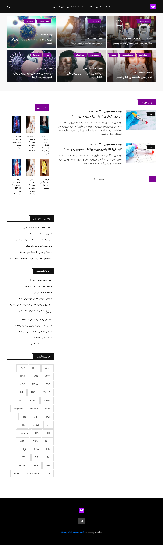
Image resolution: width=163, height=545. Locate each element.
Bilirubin (24, 433)
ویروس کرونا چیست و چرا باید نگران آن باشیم (32, 41)
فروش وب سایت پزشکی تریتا (87, 43)
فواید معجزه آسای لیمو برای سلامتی (44, 183)
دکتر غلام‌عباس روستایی (134, 38)
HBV (47, 457)
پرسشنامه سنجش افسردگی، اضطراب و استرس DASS (31, 143)
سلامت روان (95, 55)
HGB (35, 376)
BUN (47, 441)
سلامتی (90, 6)
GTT (36, 416)
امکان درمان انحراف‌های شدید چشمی (132, 43)
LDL (48, 433)
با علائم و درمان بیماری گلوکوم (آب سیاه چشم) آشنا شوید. (44, 145)
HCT (22, 376)
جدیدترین (41, 107)
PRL (48, 465)
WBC (47, 368)
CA (37, 433)
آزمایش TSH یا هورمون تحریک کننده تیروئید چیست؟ (93, 149)
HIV (48, 449)
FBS (24, 416)
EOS (47, 408)
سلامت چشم (144, 21)
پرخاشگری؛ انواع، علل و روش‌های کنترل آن (85, 74)
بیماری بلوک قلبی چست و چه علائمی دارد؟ (16, 142)
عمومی (113, 55)
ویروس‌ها (30, 21)
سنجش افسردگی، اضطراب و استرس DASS (35, 298)
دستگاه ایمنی (44, 21)
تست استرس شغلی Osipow (40, 280)
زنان (47, 55)
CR (48, 425)
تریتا (108, 6)
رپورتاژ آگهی (95, 21)
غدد (150, 114)
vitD (35, 441)
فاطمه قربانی (90, 38)
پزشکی (99, 6)
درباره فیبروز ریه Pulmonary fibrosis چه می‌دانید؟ (16, 186)
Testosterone (33, 473)
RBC (34, 368)
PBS (33, 392)
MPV (22, 384)
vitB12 (23, 441)
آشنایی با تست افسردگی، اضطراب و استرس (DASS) (31, 186)
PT (21, 392)
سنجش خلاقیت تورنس (43, 292)
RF (36, 457)
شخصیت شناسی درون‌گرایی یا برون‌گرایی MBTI (33, 326)
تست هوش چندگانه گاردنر (41, 344)
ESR (22, 368)
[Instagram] (81, 521)
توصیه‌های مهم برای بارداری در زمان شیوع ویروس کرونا (33, 74)
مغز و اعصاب (80, 55)
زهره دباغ (41, 68)
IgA (25, 449)
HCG (16, 473)
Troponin (18, 408)
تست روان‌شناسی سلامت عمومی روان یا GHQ (34, 332)
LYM (19, 400)
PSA (36, 449)
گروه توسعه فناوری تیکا (72, 532)
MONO (34, 408)
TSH (24, 457)
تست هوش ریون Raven (42, 338)
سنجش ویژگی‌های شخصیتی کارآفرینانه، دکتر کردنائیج (31, 304)
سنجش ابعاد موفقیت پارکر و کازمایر (38, 286)
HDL (22, 425)
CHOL (36, 425)
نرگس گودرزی (89, 68)
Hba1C (22, 465)
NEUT (47, 400)
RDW (35, 384)
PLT (48, 416)
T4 (48, 473)
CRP (47, 376)
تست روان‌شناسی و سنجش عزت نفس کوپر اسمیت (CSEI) (32, 312)
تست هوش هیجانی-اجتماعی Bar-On (37, 319)
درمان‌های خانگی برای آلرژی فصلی (134, 76)
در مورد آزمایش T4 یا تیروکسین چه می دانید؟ (97, 116)
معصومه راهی (139, 72)
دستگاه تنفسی (127, 55)
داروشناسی (59, 6)
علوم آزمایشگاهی (75, 6)
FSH (35, 465)
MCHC (46, 392)
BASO (33, 400)
